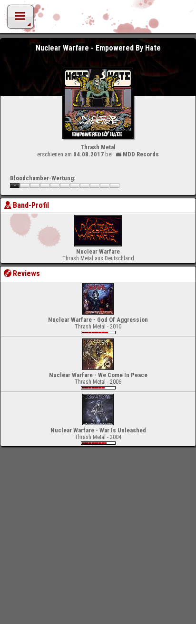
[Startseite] (98, 19)
